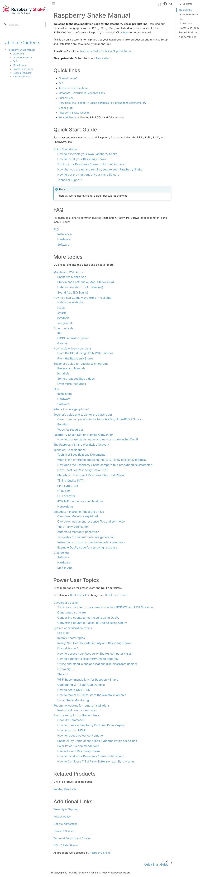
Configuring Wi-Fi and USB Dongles (81, 684)
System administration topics (72, 628)
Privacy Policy (62, 816)
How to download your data (72, 348)
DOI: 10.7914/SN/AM (65, 845)
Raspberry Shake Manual (21, 49)
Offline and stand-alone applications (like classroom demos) (97, 664)
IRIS (59, 333)
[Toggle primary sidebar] (53, 3)
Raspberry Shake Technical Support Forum (106, 51)
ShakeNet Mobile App (71, 277)
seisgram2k (65, 323)
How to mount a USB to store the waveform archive (91, 695)
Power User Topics (23, 69)
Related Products (22, 72)
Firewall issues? (67, 648)
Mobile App (65, 567)
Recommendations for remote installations (81, 705)
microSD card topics (71, 638)
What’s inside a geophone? (71, 409)
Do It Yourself (78, 595)
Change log (61, 552)
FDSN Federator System (73, 338)
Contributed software (71, 612)
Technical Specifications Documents (81, 454)
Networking (65, 506)
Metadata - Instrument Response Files (78, 511)
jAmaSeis (63, 317)
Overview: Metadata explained (77, 516)
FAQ (15, 61)
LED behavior (66, 496)
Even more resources (71, 383)
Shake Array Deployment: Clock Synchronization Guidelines (97, 740)
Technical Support (69, 180)
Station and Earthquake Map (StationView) (85, 282)
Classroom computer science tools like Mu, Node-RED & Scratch (100, 419)
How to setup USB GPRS (73, 690)
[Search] (171, 4)
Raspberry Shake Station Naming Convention (83, 434)
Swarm (62, 312)
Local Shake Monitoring (73, 700)
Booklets (63, 424)
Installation (64, 234)
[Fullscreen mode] (159, 4)
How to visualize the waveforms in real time (82, 297)
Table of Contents (21, 42)
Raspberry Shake (100, 852)
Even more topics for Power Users (76, 715)
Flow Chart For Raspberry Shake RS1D (83, 470)
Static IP (62, 674)
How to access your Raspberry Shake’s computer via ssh (95, 653)
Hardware (64, 239)
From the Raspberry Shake (75, 358)
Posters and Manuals (71, 368)
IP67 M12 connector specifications (80, 501)
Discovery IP (65, 669)
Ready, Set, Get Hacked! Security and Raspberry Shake (94, 643)
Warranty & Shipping (65, 809)
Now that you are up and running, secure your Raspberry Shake (99, 169)
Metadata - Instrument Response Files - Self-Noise (90, 475)
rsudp (61, 307)
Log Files (63, 632)
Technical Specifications (69, 450)
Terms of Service (63, 831)
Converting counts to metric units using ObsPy (88, 617)
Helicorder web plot (70, 302)
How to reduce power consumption (81, 735)
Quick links (18, 53)
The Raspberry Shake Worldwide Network (81, 444)
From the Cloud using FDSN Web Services (85, 353)
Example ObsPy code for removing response (87, 547)
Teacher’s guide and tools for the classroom (82, 414)
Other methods (63, 328)
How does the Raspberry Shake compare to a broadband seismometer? (105, 465)
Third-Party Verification (73, 526)
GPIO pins (63, 491)
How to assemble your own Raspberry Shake (87, 154)
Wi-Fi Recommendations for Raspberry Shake (87, 679)
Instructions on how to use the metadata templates (91, 542)
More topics (19, 65)
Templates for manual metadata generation (86, 537)
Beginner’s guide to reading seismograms (80, 363)
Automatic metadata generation (78, 531)
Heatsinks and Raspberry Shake (78, 751)
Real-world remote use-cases (77, 710)
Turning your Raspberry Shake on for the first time (90, 164)
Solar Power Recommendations (78, 746)
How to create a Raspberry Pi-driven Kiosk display (91, 725)
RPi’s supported (67, 485)
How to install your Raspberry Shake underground (90, 756)
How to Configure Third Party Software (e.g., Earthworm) (95, 761)
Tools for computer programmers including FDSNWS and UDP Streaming (105, 607)
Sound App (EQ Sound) (72, 292)
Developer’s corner (66, 602)
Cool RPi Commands (71, 720)
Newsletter (102, 58)
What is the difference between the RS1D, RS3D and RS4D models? (101, 459)
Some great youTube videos (76, 378)
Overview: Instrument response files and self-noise (91, 521)
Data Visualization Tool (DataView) (80, 287)
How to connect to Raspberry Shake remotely (87, 658)
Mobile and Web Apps (68, 272)
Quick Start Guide (22, 57)
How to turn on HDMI (71, 730)
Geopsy (62, 343)
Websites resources (70, 429)
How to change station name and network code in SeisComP (97, 439)
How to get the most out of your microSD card (88, 174)
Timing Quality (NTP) (71, 480)
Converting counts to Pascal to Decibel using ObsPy (92, 622)
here (126, 32)
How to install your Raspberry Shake (81, 159)
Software (63, 244)
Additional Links (21, 76)
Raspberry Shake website (74, 112)
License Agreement (65, 823)
